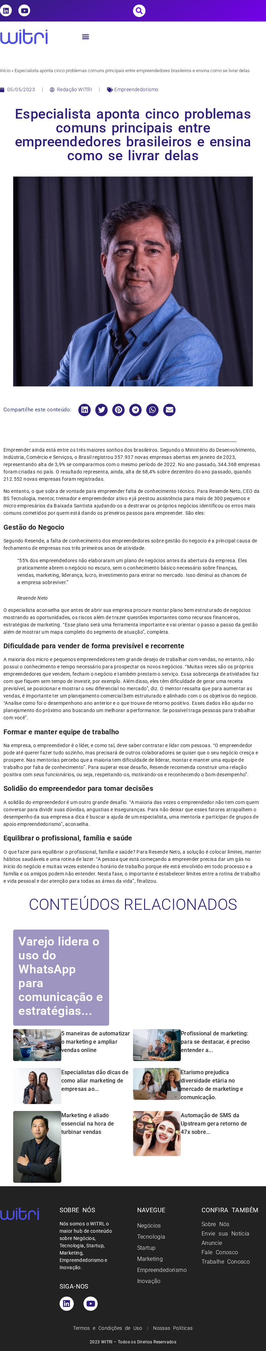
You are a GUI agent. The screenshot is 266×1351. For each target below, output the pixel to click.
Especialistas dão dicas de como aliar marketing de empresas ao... (94, 1080)
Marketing (150, 1259)
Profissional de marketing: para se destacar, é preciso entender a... (215, 1041)
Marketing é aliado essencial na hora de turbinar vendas (87, 1123)
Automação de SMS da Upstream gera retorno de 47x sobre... (214, 1123)
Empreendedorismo (136, 89)
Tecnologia (151, 1236)
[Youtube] (24, 10)
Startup (146, 1248)
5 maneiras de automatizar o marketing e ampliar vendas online (95, 1041)
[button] (139, 11)
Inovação (149, 1281)
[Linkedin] (6, 10)
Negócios (149, 1225)
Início (5, 70)
